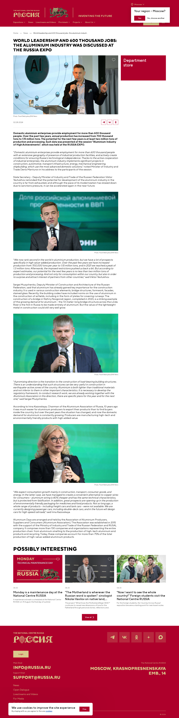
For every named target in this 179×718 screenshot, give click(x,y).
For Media (18, 698)
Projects (76, 22)
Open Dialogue (21, 689)
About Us (89, 22)
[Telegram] (103, 122)
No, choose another (155, 18)
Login (20, 654)
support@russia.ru (36, 677)
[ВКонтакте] (109, 122)
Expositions (18, 22)
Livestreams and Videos (46, 22)
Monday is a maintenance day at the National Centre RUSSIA (37, 593)
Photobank (63, 22)
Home (15, 33)
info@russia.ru (32, 667)
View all (88, 617)
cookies (49, 711)
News (30, 22)
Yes (139, 18)
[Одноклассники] (115, 122)
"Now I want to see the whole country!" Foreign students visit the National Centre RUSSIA (141, 595)
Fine (84, 709)
